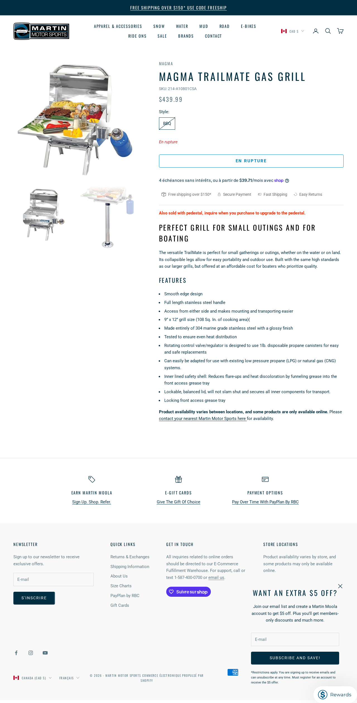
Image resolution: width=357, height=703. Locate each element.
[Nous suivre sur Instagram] (30, 653)
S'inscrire (34, 598)
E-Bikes (248, 26)
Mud (203, 26)
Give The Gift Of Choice (178, 501)
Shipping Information (129, 566)
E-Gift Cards (178, 493)
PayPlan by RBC (124, 595)
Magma (166, 63)
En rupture (251, 160)
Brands (186, 35)
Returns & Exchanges (129, 556)
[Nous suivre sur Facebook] (16, 653)
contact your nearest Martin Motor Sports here (203, 418)
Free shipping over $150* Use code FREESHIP (178, 7)
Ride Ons (137, 35)
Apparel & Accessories (118, 26)
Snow (159, 26)
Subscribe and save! (295, 658)
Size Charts (121, 585)
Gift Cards (119, 605)
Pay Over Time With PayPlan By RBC (265, 501)
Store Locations (280, 544)
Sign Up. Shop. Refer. (91, 501)
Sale (162, 35)
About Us (119, 576)
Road (224, 26)
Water (182, 26)
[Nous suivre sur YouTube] (45, 653)
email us (216, 577)
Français (66, 678)
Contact (213, 35)
